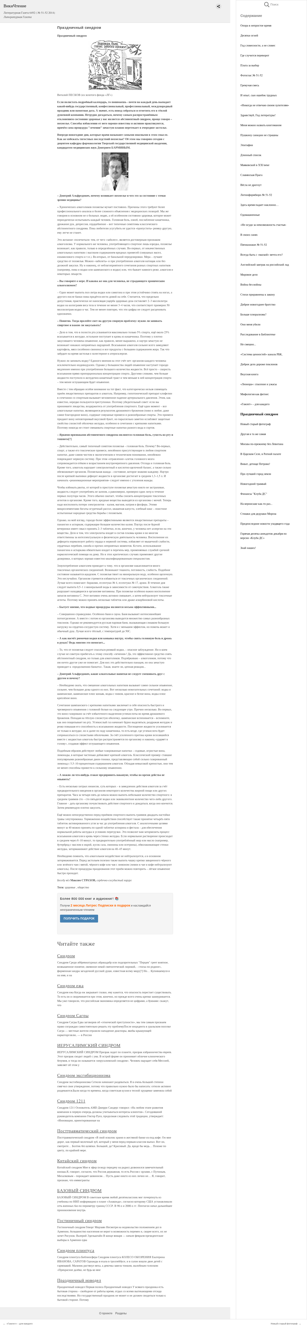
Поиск (270, 4)
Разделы (121, 1313)
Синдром (66, 955)
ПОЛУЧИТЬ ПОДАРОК (79, 918)
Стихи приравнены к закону (257, 294)
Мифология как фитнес (254, 394)
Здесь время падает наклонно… (259, 205)
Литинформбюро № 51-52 (256, 195)
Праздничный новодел (79, 1280)
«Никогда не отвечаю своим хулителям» (264, 105)
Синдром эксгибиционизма (84, 1075)
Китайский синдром (77, 1160)
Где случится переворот (254, 55)
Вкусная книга (249, 374)
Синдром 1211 (71, 1101)
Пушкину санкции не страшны (259, 135)
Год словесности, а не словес (257, 45)
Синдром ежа (70, 985)
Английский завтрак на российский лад (264, 264)
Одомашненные (250, 215)
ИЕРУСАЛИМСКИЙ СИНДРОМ (88, 1045)
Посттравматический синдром (87, 1131)
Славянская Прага (251, 175)
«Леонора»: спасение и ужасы (258, 384)
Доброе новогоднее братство (257, 304)
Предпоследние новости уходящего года (265, 523)
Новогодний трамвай (253, 484)
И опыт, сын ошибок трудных (258, 95)
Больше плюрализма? (253, 314)
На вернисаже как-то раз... (256, 503)
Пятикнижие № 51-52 (253, 244)
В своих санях (249, 234)
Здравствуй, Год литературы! (258, 115)
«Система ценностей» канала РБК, (261, 354)
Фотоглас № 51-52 (251, 75)
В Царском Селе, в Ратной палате (260, 454)
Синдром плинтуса (75, 1250)
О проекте (105, 1313)
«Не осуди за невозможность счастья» (263, 224)
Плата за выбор (249, 65)
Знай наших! (248, 548)
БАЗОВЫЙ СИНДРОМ (79, 1190)
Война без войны (250, 284)
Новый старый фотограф (255, 424)
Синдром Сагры (72, 1015)
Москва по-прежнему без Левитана (261, 444)
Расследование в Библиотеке (257, 334)
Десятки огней (249, 35)
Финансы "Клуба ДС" (253, 494)
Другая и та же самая (253, 434)
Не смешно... (248, 344)
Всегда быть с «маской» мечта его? (261, 254)
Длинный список (250, 155)
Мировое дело (249, 274)
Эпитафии (246, 145)
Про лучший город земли (255, 474)
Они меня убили (250, 324)
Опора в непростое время (255, 25)
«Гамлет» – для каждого (255, 404)
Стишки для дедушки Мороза (258, 513)
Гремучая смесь (249, 85)
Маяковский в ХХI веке (254, 165)
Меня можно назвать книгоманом (260, 125)
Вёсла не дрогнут (251, 185)
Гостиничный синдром (79, 1220)
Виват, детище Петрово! (255, 464)
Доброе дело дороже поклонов (259, 364)
